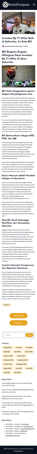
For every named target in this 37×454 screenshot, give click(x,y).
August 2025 (7, 368)
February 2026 (8, 356)
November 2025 (22, 360)
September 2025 (21, 364)
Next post (18, 323)
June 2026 (29, 347)
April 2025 (17, 372)
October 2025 (8, 364)
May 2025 (7, 372)
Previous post (18, 316)
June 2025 (29, 368)
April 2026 (17, 351)
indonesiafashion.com (13, 435)
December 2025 (8, 360)
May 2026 (7, 351)
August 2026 (7, 347)
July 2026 (19, 347)
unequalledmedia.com (27, 429)
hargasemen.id (28, 426)
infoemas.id (25, 424)
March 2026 (28, 351)
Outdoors (6, 305)
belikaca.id (24, 431)
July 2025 (19, 368)
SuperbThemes (18, 451)
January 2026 (21, 356)
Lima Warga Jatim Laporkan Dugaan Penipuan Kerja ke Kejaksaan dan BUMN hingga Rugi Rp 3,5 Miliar (18, 405)
